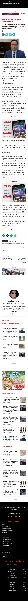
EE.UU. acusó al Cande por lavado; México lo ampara (10, 345)
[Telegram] (13, 34)
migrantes (10, 250)
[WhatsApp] (6, 34)
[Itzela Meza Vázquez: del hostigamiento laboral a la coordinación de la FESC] (22, 330)
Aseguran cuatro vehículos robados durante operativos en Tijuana (11, 491)
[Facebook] (3, 34)
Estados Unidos (9, 248)
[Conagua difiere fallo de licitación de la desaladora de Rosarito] (23, 400)
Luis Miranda (17, 248)
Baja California (12, 241)
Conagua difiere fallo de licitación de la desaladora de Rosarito (11, 399)
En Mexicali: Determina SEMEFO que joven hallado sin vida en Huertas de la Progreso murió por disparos (11, 419)
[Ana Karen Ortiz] (3, 31)
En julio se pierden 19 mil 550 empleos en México (10, 337)
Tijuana (16, 250)
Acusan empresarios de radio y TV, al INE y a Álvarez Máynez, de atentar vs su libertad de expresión (20, 259)
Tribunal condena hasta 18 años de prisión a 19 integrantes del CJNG (11, 429)
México (23, 248)
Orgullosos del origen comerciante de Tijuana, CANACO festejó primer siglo (10, 354)
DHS (3, 248)
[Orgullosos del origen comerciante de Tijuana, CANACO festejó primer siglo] (22, 354)
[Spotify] (16, 516)
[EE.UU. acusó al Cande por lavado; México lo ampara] (22, 346)
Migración (4, 250)
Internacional (16, 19)
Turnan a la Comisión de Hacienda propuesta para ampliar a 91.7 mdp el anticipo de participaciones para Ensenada (11, 408)
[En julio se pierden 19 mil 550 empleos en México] (22, 338)
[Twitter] (10, 34)
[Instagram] (12, 313)
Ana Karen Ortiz (9, 31)
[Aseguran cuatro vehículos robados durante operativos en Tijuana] (23, 492)
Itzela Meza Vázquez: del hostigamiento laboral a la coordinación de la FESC (10, 330)
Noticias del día (7, 21)
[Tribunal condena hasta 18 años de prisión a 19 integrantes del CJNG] (23, 430)
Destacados (6, 19)
